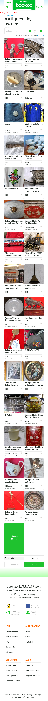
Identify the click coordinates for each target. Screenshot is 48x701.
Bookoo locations (32, 670)
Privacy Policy (11, 670)
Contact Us (10, 647)
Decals (28, 631)
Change (40, 35)
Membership (11, 665)
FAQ (7, 641)
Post (8, 7)
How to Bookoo (12, 636)
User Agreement (12, 675)
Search (8, 2)
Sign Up (39, 7)
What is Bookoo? (12, 631)
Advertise (9, 652)
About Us (29, 665)
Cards (27, 636)
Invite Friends (30, 641)
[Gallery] (41, 31)
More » (34, 564)
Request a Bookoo (32, 675)
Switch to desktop (13, 680)
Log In (39, 2)
